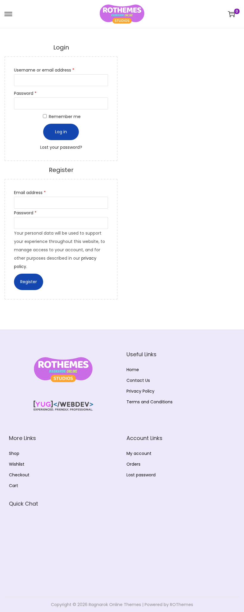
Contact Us (138, 380)
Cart (13, 486)
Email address (31, 193)
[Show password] (226, 34)
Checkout (19, 475)
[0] (231, 14)
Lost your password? (61, 147)
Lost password (141, 475)
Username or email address (45, 70)
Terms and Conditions (149, 402)
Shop (14, 453)
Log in (61, 132)
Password (26, 93)
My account (138, 453)
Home (132, 370)
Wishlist (16, 464)
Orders (133, 464)
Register (28, 282)
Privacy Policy (140, 391)
